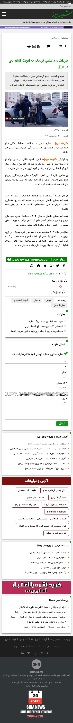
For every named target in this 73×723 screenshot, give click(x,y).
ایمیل (64, 372)
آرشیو (44, 639)
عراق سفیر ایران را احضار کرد (53, 567)
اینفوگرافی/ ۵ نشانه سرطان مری (51, 558)
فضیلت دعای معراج (35, 497)
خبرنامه (24, 647)
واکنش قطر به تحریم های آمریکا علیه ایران (47, 553)
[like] (36, 286)
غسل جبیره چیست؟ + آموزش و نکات (45, 627)
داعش (37, 300)
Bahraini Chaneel (56, 512)
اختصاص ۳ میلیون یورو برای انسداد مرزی (44, 326)
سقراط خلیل (59, 305)
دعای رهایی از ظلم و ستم (54, 490)
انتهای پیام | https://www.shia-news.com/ (36, 259)
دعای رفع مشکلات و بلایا (26, 505)
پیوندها (34, 639)
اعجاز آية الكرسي (58, 497)
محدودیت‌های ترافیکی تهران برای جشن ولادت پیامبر (42, 463)
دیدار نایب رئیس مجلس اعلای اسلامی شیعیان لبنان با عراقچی (38, 449)
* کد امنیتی (62, 383)
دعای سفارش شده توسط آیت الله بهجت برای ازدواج (42, 526)
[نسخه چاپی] (29, 46)
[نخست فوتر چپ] (36, 704)
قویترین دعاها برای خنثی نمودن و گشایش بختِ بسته (41, 519)
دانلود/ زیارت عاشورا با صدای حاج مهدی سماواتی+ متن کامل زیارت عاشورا (38, 22)
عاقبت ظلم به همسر (27, 490)
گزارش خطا (57, 281)
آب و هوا (24, 639)
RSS (15, 647)
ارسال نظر (56, 292)
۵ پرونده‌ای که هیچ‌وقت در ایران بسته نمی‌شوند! (44, 468)
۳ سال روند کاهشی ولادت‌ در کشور (46, 622)
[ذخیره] (38, 46)
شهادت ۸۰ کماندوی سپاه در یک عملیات (45, 321)
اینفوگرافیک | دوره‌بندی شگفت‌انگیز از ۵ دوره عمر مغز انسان (39, 454)
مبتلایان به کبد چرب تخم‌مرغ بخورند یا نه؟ (47, 444)
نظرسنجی (46, 647)
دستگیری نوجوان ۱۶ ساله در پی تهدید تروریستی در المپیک (36, 331)
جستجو (34, 647)
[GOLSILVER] (36, 587)
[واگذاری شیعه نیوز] (36, 27)
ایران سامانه (30, 686)
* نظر (64, 399)
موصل (48, 300)
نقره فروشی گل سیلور (56, 533)
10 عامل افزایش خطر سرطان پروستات (48, 563)
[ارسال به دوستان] (34, 46)
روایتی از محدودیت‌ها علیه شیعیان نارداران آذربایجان (38, 617)
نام (66, 361)
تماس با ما (55, 639)
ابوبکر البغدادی (21, 300)
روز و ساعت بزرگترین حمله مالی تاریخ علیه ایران (40, 612)
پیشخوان (64, 38)
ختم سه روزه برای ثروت (55, 505)
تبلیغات (57, 647)
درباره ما (67, 639)
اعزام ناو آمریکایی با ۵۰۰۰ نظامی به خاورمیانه (42, 607)
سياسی (54, 38)
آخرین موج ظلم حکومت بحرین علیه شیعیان (46, 459)
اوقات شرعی (10, 639)
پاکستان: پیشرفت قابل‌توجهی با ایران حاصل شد (44, 572)
